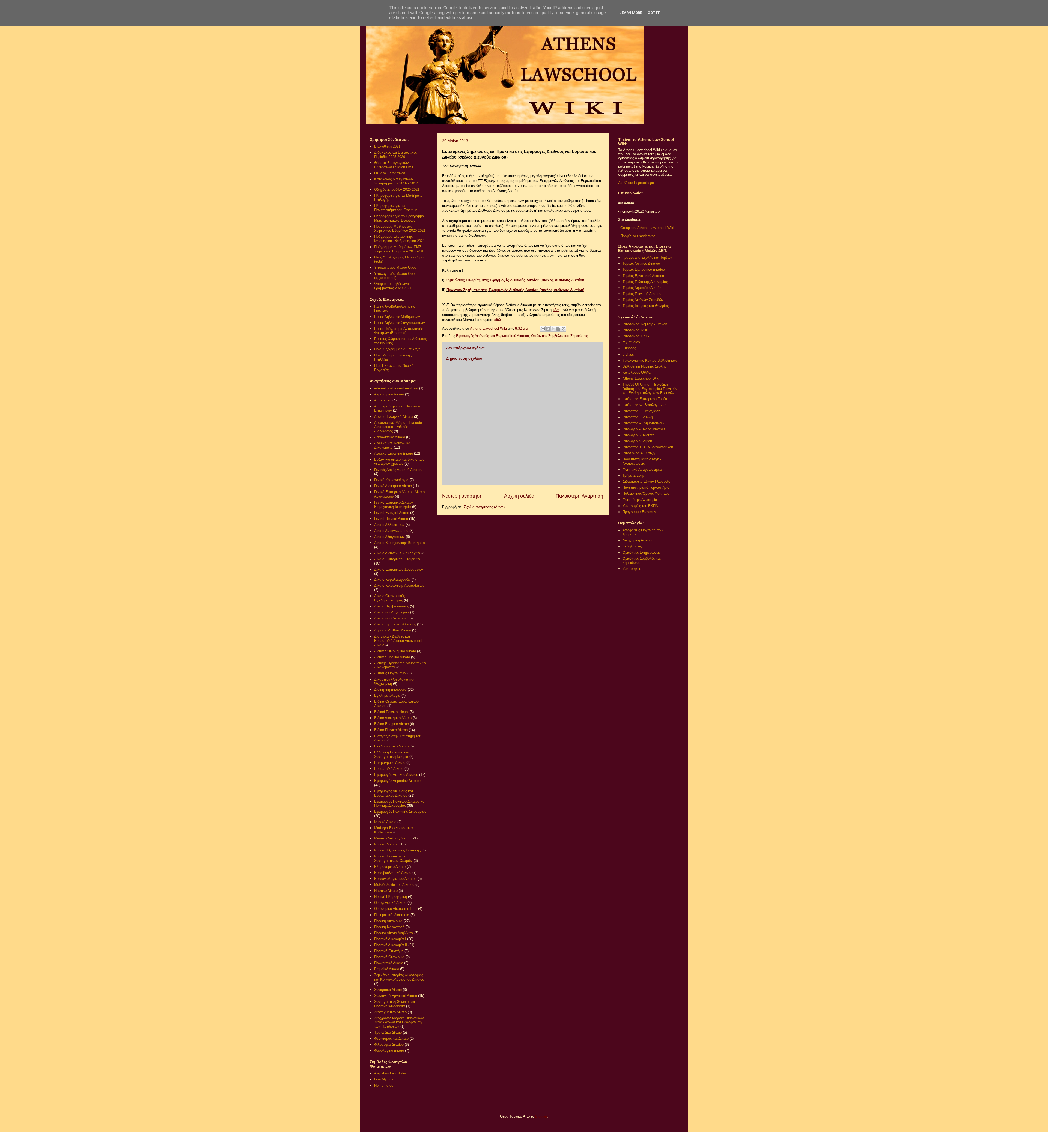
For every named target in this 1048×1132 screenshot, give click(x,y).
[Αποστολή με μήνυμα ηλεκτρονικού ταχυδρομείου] (543, 329)
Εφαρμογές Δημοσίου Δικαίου (397, 781)
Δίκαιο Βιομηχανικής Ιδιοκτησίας (399, 543)
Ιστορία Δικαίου (386, 844)
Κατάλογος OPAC (637, 372)
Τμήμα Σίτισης (633, 475)
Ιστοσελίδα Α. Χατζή (639, 453)
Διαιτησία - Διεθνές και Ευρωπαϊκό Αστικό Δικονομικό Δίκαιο (398, 640)
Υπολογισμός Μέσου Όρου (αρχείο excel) (395, 276)
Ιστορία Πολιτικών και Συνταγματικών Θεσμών (393, 858)
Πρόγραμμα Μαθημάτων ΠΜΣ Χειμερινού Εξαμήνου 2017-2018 (399, 249)
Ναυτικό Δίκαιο (386, 891)
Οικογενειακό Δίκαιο (390, 903)
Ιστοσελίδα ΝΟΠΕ (637, 330)
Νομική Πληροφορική (390, 897)
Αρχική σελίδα (519, 496)
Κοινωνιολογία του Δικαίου (395, 879)
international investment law (396, 388)
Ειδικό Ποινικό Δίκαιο (391, 730)
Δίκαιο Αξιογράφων (389, 537)
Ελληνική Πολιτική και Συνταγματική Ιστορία (391, 754)
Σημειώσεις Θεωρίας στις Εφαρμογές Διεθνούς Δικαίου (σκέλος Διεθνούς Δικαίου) (515, 280)
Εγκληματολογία (387, 695)
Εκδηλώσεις (632, 546)
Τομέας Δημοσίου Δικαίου (642, 288)
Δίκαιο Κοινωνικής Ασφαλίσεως (399, 585)
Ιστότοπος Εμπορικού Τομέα (645, 399)
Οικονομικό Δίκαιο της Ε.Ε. (395, 909)
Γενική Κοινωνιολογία (391, 480)
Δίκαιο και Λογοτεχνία (391, 612)
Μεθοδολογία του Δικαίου (394, 885)
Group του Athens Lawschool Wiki (646, 228)
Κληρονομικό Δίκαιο (390, 867)
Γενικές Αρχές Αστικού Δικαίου (398, 470)
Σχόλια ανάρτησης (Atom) (484, 507)
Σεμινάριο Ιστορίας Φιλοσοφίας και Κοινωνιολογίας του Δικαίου (399, 977)
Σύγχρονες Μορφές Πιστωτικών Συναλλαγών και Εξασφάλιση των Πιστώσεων (399, 1022)
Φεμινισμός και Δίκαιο (391, 1038)
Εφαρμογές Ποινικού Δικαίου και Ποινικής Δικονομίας (399, 803)
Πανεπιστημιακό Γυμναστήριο (646, 487)
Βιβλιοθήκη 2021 (387, 146)
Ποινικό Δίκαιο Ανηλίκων (393, 933)
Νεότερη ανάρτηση (462, 496)
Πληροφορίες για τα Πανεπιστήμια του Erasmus (396, 208)
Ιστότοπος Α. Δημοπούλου (643, 423)
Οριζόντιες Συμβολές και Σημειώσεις (559, 336)
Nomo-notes (383, 1085)
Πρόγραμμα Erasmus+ (640, 512)
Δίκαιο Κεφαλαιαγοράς (392, 579)
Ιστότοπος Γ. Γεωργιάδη (641, 411)
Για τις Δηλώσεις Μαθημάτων (397, 317)
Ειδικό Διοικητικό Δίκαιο (393, 718)
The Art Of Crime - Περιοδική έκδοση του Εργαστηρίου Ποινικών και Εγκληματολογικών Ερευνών (650, 388)
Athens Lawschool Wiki (641, 378)
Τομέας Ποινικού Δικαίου (642, 294)
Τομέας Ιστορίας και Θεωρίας (646, 306)
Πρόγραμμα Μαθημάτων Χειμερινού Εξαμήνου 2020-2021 (399, 228)
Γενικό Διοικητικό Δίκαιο (393, 486)
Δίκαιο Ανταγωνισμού (391, 531)
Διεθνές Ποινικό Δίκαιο (392, 657)
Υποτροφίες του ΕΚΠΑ (640, 506)
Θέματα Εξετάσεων (389, 173)
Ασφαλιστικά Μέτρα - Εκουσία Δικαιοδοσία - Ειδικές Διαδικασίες (398, 427)
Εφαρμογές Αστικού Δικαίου (396, 775)
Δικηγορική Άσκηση (638, 540)
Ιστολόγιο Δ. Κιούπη (638, 435)
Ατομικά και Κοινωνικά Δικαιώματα (392, 445)
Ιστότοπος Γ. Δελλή (638, 417)
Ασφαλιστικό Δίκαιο (389, 437)
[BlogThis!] (548, 329)
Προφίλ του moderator (637, 236)
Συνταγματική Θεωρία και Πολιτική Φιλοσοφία (394, 1004)
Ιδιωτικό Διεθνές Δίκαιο (392, 838)
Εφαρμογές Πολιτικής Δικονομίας (400, 811)
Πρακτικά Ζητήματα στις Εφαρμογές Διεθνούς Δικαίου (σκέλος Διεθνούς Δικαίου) (515, 290)
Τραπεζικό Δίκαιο (388, 1032)
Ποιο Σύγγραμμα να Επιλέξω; (397, 349)
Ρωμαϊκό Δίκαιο (386, 969)
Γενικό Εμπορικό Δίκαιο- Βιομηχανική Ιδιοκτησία (393, 504)
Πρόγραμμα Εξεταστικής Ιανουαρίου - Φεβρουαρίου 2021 (399, 238)
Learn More (631, 13)
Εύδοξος (629, 348)
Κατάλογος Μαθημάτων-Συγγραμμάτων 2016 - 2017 (396, 181)
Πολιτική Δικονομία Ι (390, 939)
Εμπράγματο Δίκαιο (389, 763)
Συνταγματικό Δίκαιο (390, 1012)
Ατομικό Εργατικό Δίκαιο (393, 453)
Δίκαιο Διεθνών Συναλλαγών (397, 553)
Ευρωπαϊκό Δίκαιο (388, 769)
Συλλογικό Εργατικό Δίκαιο (395, 996)
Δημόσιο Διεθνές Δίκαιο (392, 630)
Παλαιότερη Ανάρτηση (579, 496)
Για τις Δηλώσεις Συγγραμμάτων (399, 323)
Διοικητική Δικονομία (390, 689)
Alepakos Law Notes (390, 1073)
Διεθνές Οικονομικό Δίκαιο (395, 651)
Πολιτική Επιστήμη (388, 951)
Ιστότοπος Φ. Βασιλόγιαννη (644, 405)
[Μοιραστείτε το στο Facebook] (558, 329)
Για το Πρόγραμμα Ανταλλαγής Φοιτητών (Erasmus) (398, 331)
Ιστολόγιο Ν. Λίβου (637, 441)
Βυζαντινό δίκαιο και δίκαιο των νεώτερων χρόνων (399, 461)
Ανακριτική (382, 400)
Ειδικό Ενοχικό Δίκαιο (391, 724)
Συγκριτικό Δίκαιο (388, 990)
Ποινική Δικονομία (388, 921)
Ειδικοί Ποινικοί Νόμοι (391, 712)
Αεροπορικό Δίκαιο (389, 394)
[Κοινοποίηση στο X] (553, 329)
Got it (654, 13)
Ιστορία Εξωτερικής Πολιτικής (397, 850)
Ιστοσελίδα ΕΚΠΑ (637, 336)
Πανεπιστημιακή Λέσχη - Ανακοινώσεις (642, 461)
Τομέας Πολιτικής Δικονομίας (645, 282)
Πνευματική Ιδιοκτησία (391, 915)
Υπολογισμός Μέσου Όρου (395, 267)
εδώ (556, 310)
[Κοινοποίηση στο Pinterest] (563, 329)
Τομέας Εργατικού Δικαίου (643, 276)
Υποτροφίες (632, 569)
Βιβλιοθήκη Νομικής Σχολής (644, 366)
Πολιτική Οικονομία (389, 957)
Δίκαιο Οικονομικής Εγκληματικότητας (389, 598)
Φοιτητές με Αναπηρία (640, 500)
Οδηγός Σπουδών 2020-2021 (396, 189)
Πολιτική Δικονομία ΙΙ (390, 945)
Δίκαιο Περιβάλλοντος (391, 606)
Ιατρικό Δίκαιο (385, 822)
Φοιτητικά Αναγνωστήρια (642, 469)
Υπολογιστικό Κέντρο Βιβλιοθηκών (650, 360)
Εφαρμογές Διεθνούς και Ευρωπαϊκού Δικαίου (492, 336)
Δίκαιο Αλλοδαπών (389, 525)
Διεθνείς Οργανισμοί (390, 673)
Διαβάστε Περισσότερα (636, 183)
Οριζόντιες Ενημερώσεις (641, 552)
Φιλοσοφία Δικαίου (389, 1044)
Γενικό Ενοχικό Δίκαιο (391, 513)
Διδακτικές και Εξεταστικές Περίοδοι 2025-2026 (395, 154)
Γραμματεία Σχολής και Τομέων (647, 257)
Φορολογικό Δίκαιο (389, 1050)
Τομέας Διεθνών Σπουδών (643, 300)
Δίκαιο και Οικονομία (390, 618)
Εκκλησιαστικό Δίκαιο (391, 746)
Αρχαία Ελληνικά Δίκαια (393, 417)
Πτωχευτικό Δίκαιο (388, 963)
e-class (628, 354)
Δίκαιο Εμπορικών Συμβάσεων (398, 569)
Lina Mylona (383, 1079)
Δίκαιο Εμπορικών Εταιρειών (397, 559)
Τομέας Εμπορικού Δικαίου (644, 269)
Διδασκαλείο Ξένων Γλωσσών (647, 481)
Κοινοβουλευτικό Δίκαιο (392, 873)
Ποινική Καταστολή (389, 927)
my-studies (631, 342)
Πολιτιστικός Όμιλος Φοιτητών (646, 493)
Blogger (541, 1116)
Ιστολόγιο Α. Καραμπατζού (644, 429)
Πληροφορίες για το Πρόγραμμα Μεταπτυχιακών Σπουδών (399, 218)
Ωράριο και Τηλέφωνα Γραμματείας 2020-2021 (392, 286)
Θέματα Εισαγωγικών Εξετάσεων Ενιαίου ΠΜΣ (394, 165)
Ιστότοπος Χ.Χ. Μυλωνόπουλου (648, 447)
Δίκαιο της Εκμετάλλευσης (395, 624)
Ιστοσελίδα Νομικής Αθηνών (645, 324)
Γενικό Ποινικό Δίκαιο (391, 519)
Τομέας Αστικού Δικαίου (641, 263)
